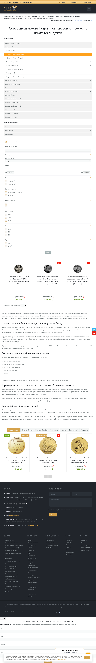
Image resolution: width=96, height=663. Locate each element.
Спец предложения (52, 536)
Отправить (53, 514)
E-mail (1, 636)
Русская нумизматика (11, 566)
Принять (87, 657)
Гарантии (30, 553)
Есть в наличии (12, 142)
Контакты (84, 540)
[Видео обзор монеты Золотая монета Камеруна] (58, 435)
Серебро (11, 181)
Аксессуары (8, 558)
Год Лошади (8, 563)
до (82, 172)
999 (10, 243)
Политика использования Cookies (32, 582)
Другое (7, 591)
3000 (10, 235)
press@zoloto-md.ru (34, 525)
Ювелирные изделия (11, 576)
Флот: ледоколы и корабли (13, 574)
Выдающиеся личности (15, 192)
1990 (10, 221)
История (11, 195)
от (6, 172)
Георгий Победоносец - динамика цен (70, 550)
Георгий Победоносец (11, 550)
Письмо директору (86, 547)
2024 (10, 215)
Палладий (12, 184)
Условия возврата (33, 570)
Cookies (48, 659)
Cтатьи (68, 545)
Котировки (69, 554)
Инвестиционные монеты (12, 542)
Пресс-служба (85, 550)
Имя (1, 628)
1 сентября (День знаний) (12, 561)
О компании (85, 536)
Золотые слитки (9, 556)
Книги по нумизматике (11, 588)
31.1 (10, 229)
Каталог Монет (9, 540)
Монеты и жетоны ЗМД (12, 548)
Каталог (7, 536)
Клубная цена (18, 296)
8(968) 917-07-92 (21, 525)
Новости (68, 536)
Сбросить (48, 252)
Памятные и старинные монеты (14, 545)
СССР (10, 206)
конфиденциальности (61, 659)
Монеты (30, 572)
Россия (10, 203)
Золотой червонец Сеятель (13, 553)
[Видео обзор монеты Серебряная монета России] (59, 263)
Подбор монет (50, 540)
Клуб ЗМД (31, 550)
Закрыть (3, 618)
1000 (10, 232)
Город (1, 652)
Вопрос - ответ (32, 558)
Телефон (2, 644)
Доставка (30, 540)
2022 (10, 218)
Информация (32, 536)
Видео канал (87, 20)
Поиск (63, 2)
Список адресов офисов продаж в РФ (17, 503)
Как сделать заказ (33, 542)
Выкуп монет (31, 555)
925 (10, 246)
